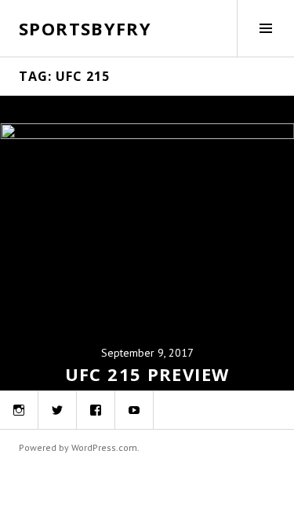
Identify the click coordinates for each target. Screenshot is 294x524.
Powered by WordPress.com (78, 447)
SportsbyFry (85, 28)
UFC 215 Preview (147, 374)
